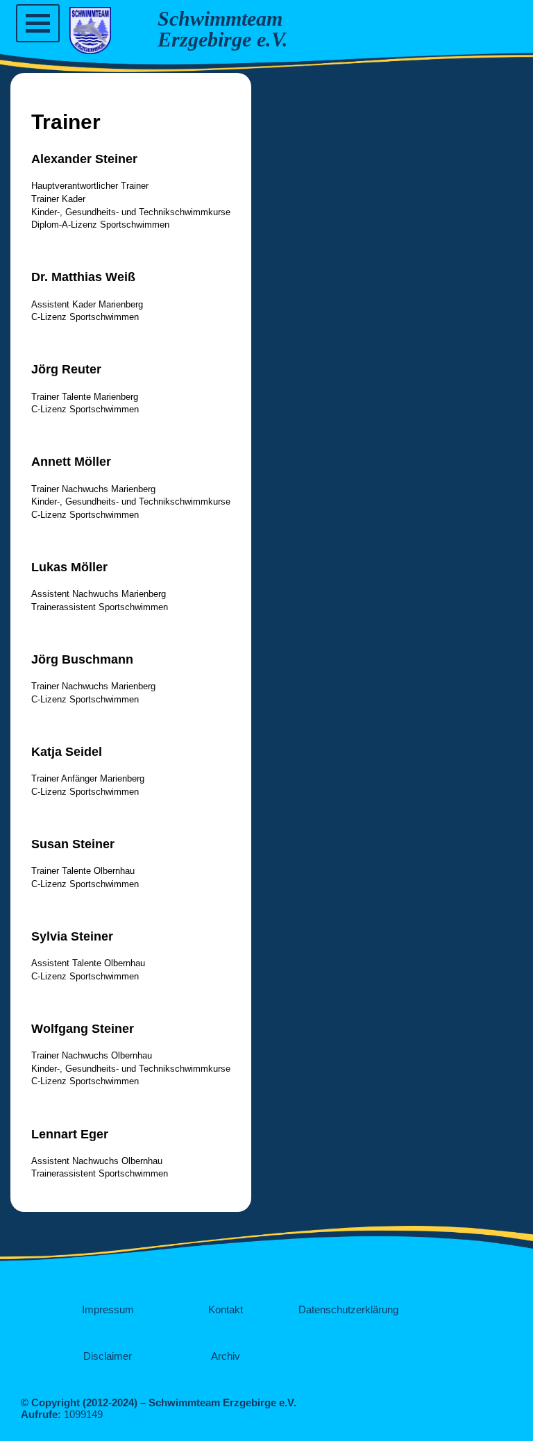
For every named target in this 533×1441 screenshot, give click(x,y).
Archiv (225, 1356)
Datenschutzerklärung (348, 1309)
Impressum (108, 1309)
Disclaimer (107, 1356)
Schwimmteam (220, 18)
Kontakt (225, 1309)
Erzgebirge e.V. (223, 39)
